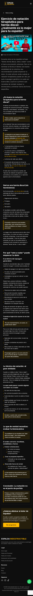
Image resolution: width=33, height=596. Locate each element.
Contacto (3, 573)
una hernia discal (19, 191)
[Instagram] (5, 580)
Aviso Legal (4, 550)
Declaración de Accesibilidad (8, 558)
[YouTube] (2, 580)
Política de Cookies (6, 555)
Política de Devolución (7, 560)
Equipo (3, 568)
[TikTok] (8, 580)
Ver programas (11, 525)
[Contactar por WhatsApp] (29, 581)
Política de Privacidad (6, 553)
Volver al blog (9, 13)
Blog (2, 570)
